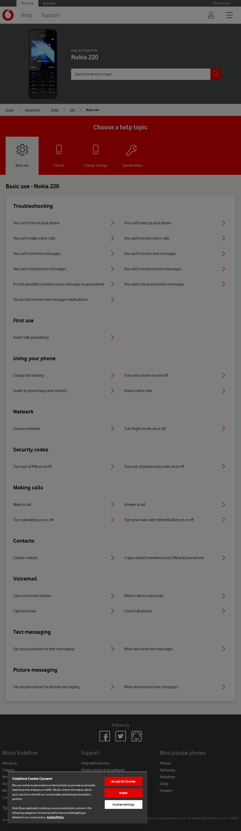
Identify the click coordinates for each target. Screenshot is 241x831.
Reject (123, 793)
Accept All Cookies (123, 781)
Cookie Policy (55, 817)
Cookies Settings (123, 804)
